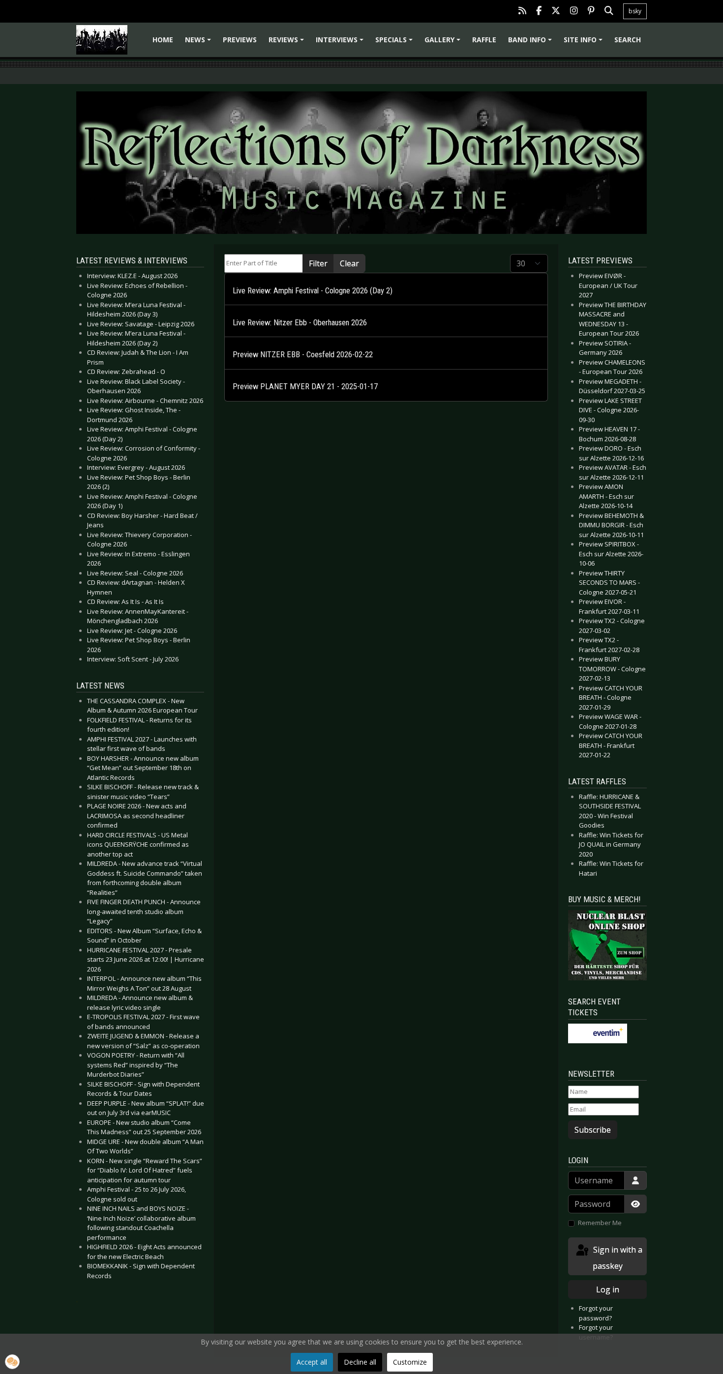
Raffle (484, 39)
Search (627, 39)
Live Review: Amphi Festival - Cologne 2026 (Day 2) (312, 290)
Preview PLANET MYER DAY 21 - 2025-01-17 (305, 386)
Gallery (443, 43)
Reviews (288, 43)
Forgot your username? (596, 1332)
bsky (635, 11)
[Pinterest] (591, 11)
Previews (240, 39)
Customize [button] (410, 1362)
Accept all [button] (312, 1362)
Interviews (341, 43)
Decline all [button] (360, 1362)
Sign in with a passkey (616, 1257)
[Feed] (522, 11)
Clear (349, 263)
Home (162, 39)
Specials (395, 43)
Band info (531, 43)
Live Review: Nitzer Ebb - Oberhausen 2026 (300, 322)
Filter (318, 263)
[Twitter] (555, 11)
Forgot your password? (596, 1313)
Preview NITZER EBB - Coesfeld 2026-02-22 (303, 354)
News (199, 43)
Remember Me (600, 1222)
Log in (607, 1289)
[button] (12, 1361)
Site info (584, 43)
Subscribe (592, 1129)
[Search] (608, 11)
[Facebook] (539, 11)
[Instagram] (574, 11)
